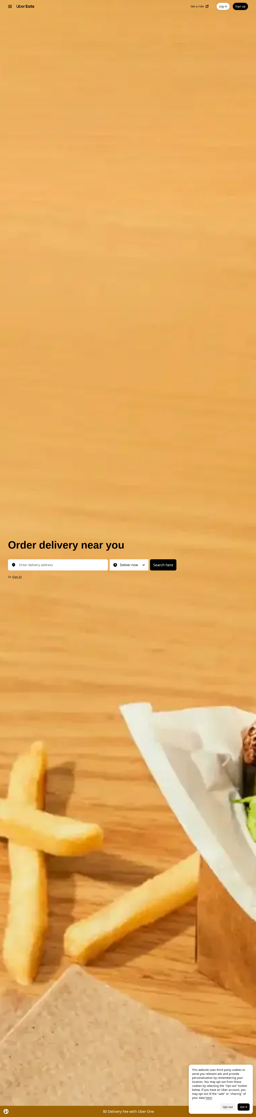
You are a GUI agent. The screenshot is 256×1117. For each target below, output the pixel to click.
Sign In (17, 577)
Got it (243, 1107)
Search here (163, 564)
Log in (223, 6)
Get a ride (197, 6)
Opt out (228, 1107)
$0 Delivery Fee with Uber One (128, 1111)
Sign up (240, 6)
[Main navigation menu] (10, 6)
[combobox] (61, 565)
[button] (129, 564)
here (209, 1098)
